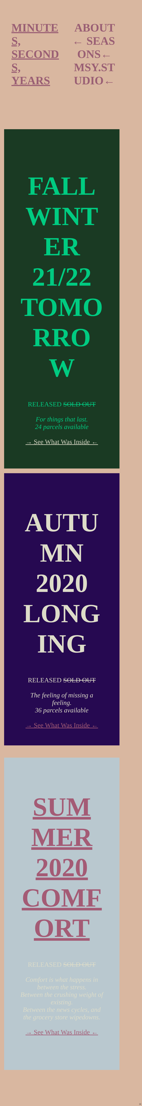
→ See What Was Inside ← (62, 441)
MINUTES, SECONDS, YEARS (35, 54)
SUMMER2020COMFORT (62, 867)
